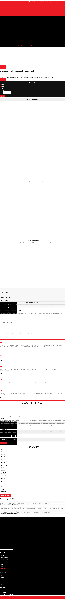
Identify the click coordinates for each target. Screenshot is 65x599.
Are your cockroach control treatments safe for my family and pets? (12, 502)
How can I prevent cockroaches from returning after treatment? (11, 511)
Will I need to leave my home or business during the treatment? (11, 507)
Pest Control (32, 45)
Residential (20, 45)
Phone (1, 86)
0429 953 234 (2, 590)
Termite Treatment (39, 45)
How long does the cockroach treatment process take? (10, 504)
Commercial (26, 45)
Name (1, 84)
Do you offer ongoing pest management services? (9, 513)
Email (1, 88)
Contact (45, 45)
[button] (32, 46)
